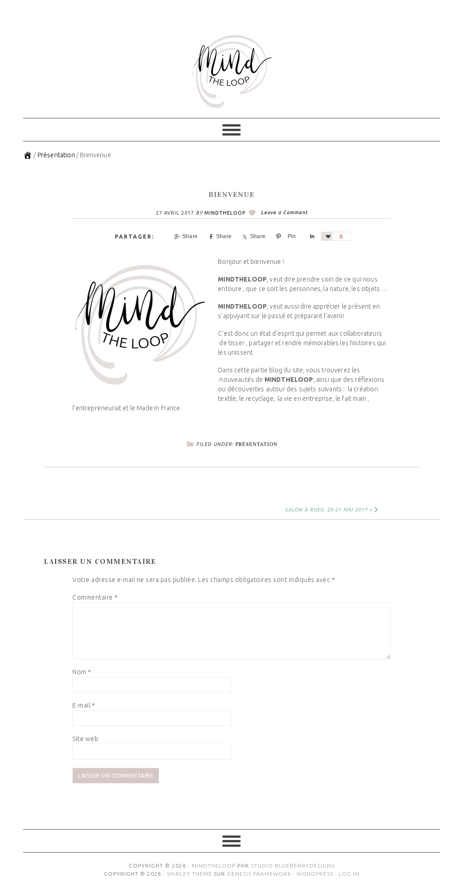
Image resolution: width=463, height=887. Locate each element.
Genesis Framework (259, 874)
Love (326, 236)
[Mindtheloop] (27, 155)
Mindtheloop (231, 71)
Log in (349, 874)
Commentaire (95, 597)
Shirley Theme (189, 874)
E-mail (83, 705)
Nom (81, 672)
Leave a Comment (284, 212)
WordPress (315, 874)
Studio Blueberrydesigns (293, 865)
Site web (85, 738)
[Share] (311, 236)
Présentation (257, 444)
